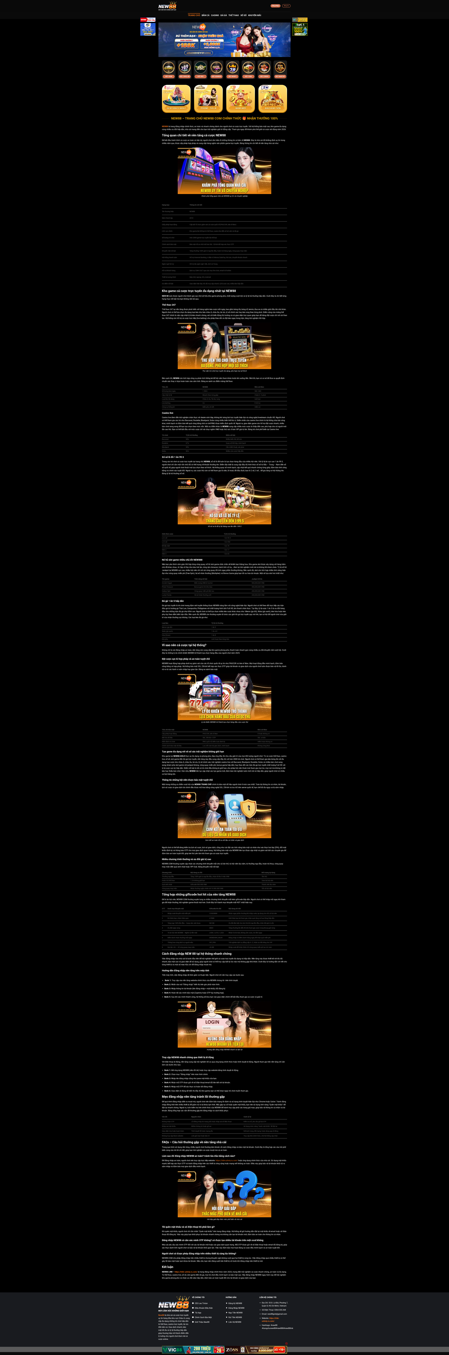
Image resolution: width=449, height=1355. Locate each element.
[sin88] (148, 20)
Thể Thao (233, 15)
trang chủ (194, 15)
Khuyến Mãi (254, 15)
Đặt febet (184, 76)
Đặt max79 (247, 76)
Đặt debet (263, 76)
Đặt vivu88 (279, 76)
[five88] (300, 20)
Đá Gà (224, 15)
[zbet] (300, 30)
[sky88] (148, 30)
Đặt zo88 (215, 76)
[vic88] (193, 1350)
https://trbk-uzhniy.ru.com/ (227, 1160)
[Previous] (158, 64)
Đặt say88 (168, 76)
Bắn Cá (205, 15)
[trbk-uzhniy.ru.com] (170, 6)
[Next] (291, 64)
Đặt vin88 (231, 76)
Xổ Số (244, 15)
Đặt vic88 (199, 76)
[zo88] (256, 1350)
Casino (215, 15)
